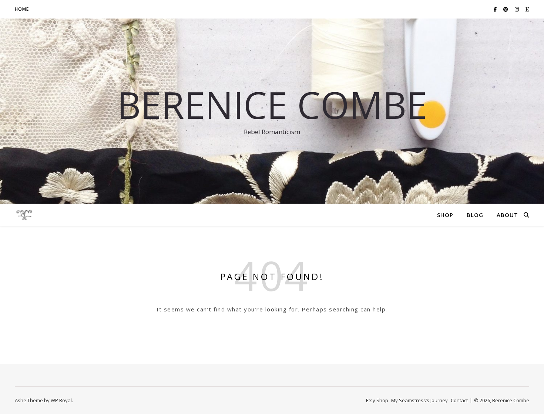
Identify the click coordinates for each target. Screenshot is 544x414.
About (507, 214)
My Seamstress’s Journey (419, 400)
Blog (475, 214)
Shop (445, 214)
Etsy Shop (377, 400)
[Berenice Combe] (24, 215)
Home (22, 9)
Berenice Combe (272, 104)
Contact (459, 400)
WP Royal (61, 400)
